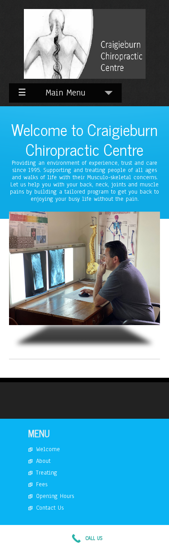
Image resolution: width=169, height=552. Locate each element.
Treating (46, 473)
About (43, 461)
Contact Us (50, 508)
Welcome (48, 449)
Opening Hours (55, 496)
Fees (41, 484)
